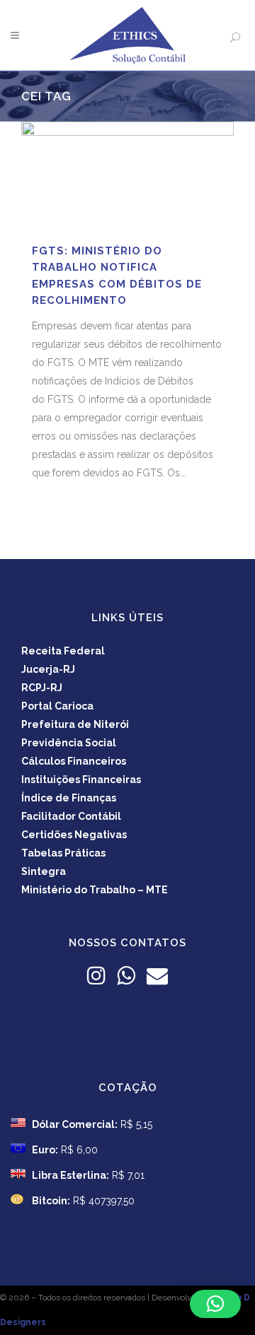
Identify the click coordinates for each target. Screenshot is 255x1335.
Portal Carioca (57, 706)
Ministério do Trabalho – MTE (94, 889)
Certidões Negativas (74, 834)
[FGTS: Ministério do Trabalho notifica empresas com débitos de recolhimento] (127, 176)
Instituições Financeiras (81, 779)
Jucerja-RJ (48, 669)
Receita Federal (63, 651)
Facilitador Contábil (71, 816)
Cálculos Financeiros (73, 761)
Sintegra (43, 871)
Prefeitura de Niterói (75, 724)
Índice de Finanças (68, 798)
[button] (215, 1304)
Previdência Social (68, 742)
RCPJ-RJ (41, 687)
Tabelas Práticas (63, 853)
